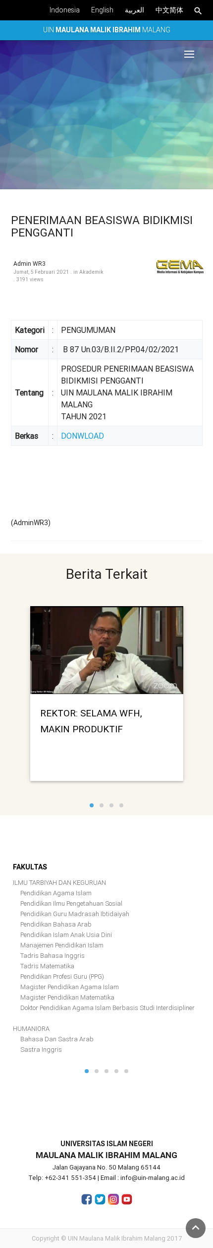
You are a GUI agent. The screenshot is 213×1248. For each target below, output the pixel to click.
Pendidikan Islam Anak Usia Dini (66, 935)
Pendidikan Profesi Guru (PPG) (62, 976)
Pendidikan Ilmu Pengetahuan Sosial (71, 903)
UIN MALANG (106, 29)
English (102, 9)
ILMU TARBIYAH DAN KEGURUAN (59, 882)
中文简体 (169, 9)
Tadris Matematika (47, 966)
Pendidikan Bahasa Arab (56, 924)
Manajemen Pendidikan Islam (62, 945)
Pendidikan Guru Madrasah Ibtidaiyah (74, 914)
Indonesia (65, 9)
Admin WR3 (29, 263)
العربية (134, 9)
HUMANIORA (31, 1028)
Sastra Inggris (41, 1049)
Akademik (91, 271)
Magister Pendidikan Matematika (67, 997)
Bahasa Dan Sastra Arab (57, 1039)
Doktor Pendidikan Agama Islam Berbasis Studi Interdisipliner (107, 1008)
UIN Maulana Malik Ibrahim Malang (116, 1238)
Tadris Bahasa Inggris (52, 955)
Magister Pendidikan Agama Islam (69, 987)
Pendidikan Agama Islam (56, 893)
